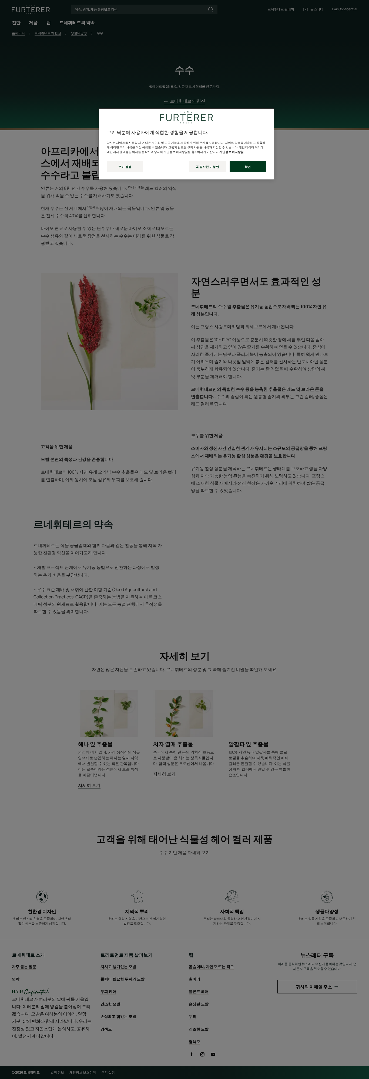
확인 (248, 167)
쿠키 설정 (125, 167)
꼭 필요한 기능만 (207, 167)
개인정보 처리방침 (231, 152)
